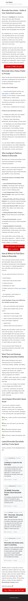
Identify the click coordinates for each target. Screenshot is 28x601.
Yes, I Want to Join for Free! (14, 590)
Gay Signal (9, 2)
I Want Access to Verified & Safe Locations (15, 248)
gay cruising (22, 288)
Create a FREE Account (14, 66)
